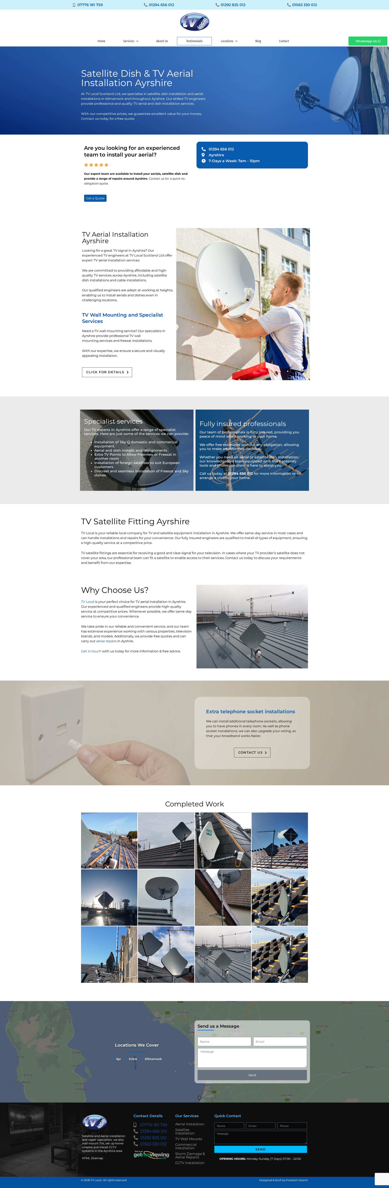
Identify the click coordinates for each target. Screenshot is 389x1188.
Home (101, 41)
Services (128, 41)
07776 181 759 (90, 5)
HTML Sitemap (92, 1158)
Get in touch (91, 651)
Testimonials (194, 41)
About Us (162, 41)
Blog (258, 41)
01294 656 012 (161, 5)
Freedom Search (297, 1180)
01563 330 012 (304, 5)
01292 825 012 (233, 5)
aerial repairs (106, 641)
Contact (284, 41)
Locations (227, 41)
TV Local (87, 602)
